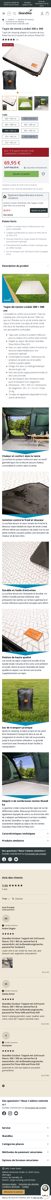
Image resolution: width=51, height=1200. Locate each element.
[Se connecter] (42, 13)
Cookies (25, 1186)
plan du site (38, 1197)
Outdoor (11, 20)
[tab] (8, 908)
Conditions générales (11, 1186)
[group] (25, 886)
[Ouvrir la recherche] (14, 13)
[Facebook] (4, 859)
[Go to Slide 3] (23, 92)
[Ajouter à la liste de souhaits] (43, 174)
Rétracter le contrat (13, 1192)
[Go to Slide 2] (20, 92)
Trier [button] (5, 898)
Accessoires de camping (15, 22)
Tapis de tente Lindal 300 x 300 (17, 24)
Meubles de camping (25, 20)
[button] (47, 13)
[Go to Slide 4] (25, 92)
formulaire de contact (35, 853)
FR (9, 13)
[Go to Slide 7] (33, 92)
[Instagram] (10, 859)
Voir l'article (8, 214)
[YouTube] (16, 859)
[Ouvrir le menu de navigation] (3, 13)
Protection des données (29, 1184)
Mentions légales (9, 1184)
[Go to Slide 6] (31, 92)
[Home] (3, 20)
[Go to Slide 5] (28, 92)
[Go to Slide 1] (17, 92)
